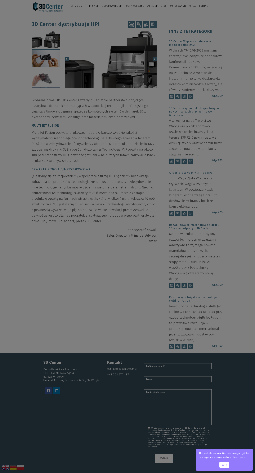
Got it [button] (224, 465)
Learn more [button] (239, 457)
